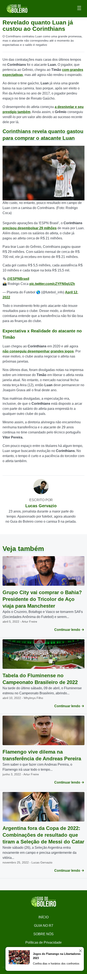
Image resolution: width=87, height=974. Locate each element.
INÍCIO (43, 917)
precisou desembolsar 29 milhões (30, 228)
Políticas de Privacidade (43, 942)
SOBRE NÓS (43, 934)
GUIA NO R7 (43, 925)
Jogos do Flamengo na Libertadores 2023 (56, 956)
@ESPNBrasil (18, 279)
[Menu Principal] (79, 8)
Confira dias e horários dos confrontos (56, 963)
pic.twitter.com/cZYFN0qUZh (52, 284)
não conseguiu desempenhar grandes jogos (38, 351)
